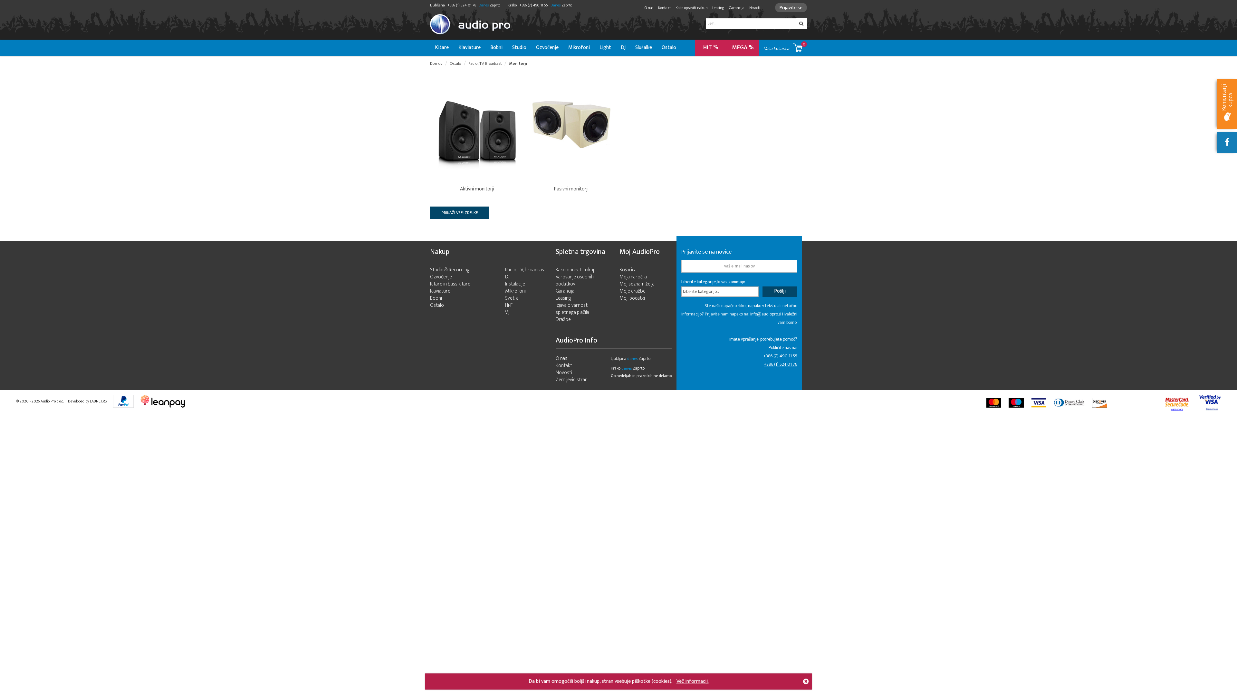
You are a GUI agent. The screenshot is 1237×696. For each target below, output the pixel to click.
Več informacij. (692, 681)
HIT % (710, 48)
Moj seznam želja (637, 284)
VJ (507, 312)
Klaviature (469, 47)
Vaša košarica (784, 46)
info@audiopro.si (765, 314)
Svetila (512, 298)
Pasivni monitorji (571, 189)
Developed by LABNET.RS (87, 401)
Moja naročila (633, 277)
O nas (649, 8)
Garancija (736, 8)
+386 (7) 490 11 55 (780, 356)
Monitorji (518, 63)
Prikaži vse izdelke (460, 212)
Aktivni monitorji (477, 189)
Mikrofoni (579, 47)
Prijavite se (791, 8)
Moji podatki (632, 298)
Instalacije (515, 284)
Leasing (718, 8)
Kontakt (664, 8)
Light (605, 47)
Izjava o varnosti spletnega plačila (572, 309)
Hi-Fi (509, 305)
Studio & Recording (450, 270)
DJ (623, 47)
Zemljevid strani (572, 379)
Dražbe (563, 319)
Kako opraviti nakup (691, 8)
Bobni (496, 47)
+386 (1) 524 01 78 (780, 364)
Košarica (628, 270)
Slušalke (643, 47)
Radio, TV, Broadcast (485, 63)
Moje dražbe (632, 291)
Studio (519, 47)
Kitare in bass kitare (450, 284)
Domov (436, 63)
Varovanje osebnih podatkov (575, 280)
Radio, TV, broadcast (525, 270)
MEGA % (743, 48)
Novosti (754, 8)
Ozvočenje (547, 47)
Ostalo (669, 47)
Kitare (442, 47)
